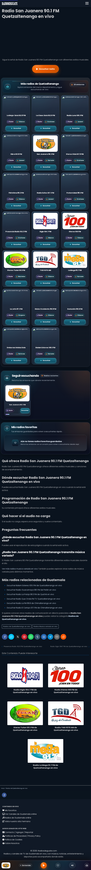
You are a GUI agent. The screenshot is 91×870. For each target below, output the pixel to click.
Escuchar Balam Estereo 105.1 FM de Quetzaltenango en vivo (34, 585)
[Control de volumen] (72, 865)
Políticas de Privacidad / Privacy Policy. (23, 836)
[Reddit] (63, 637)
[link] (17, 400)
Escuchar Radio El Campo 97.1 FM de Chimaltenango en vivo (34, 607)
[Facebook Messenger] (11, 637)
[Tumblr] (37, 637)
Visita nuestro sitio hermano (17, 821)
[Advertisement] (45, 37)
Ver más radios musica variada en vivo (20, 568)
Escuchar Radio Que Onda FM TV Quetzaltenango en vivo (33, 598)
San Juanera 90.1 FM (17, 405)
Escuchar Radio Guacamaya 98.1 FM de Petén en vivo (31, 589)
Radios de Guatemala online (17, 817)
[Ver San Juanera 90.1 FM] (17, 393)
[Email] (57, 637)
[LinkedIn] (44, 637)
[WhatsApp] (31, 637)
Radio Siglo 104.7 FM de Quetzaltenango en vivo (68, 646)
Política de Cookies (13, 839)
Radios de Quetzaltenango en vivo (16, 626)
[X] (18, 637)
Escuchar (25, 410)
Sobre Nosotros (12, 843)
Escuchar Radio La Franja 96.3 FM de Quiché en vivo (30, 594)
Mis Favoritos (10, 810)
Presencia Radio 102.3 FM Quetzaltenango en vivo (23, 646)
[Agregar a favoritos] (58, 865)
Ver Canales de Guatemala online (21, 814)
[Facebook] (5, 637)
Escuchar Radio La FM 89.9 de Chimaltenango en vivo (31, 603)
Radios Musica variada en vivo (45, 626)
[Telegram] (50, 637)
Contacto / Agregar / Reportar (19, 832)
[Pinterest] (24, 637)
